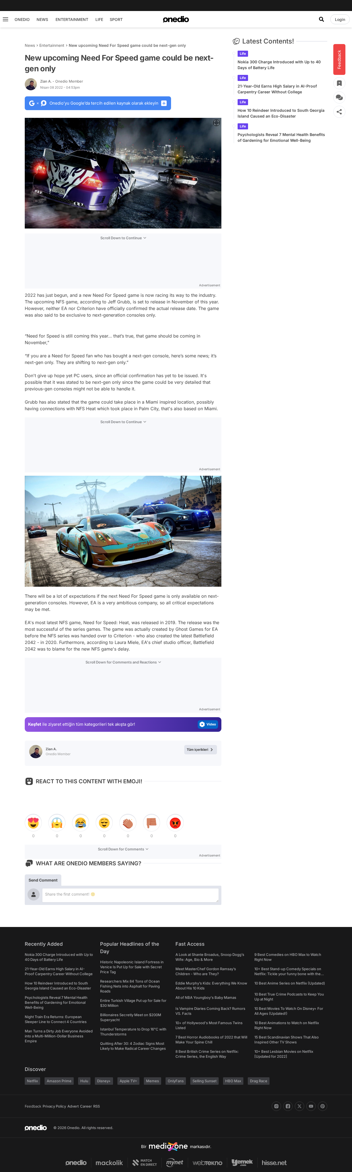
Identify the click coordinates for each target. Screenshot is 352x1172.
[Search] (321, 19)
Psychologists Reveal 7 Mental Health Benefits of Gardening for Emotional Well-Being (281, 137)
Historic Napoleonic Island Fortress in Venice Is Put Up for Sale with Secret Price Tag (132, 967)
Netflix (32, 1081)
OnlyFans (176, 1081)
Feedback (33, 1106)
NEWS (42, 19)
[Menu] (5, 19)
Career (86, 1106)
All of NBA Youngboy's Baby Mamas (205, 997)
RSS (96, 1106)
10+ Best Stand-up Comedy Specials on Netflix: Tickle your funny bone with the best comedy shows (287, 974)
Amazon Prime (59, 1081)
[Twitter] (299, 1106)
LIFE (99, 19)
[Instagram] (276, 1106)
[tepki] (33, 822)
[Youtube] (311, 1106)
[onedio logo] (176, 19)
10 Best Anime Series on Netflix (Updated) (289, 983)
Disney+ (104, 1081)
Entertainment (51, 45)
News (30, 45)
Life (243, 53)
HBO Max (233, 1081)
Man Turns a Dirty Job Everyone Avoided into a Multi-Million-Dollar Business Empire (59, 1036)
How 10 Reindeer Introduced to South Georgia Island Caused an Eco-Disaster (281, 113)
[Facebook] (288, 1106)
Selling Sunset (204, 1081)
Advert (73, 1106)
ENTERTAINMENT (72, 19)
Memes (152, 1081)
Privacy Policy (54, 1106)
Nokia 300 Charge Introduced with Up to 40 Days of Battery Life (279, 64)
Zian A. (61, 81)
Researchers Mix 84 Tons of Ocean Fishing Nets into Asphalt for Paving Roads (130, 986)
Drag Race (258, 1081)
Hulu (84, 1081)
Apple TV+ (128, 1081)
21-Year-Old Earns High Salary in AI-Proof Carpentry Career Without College (277, 89)
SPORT (116, 19)
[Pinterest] (322, 1106)
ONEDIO (22, 19)
